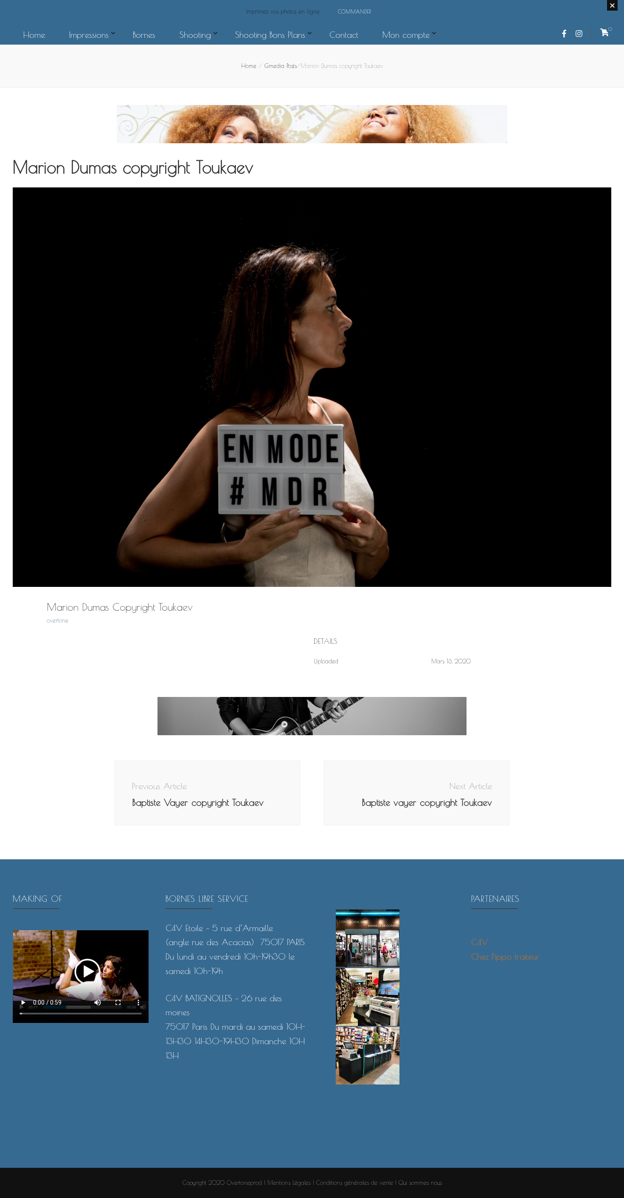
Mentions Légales (289, 1182)
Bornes (144, 35)
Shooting (195, 35)
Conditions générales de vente (354, 1182)
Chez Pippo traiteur (505, 956)
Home (34, 35)
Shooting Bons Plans (270, 35)
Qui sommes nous (420, 1182)
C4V (479, 942)
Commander (354, 11)
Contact (343, 35)
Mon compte (406, 35)
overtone (57, 620)
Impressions (89, 35)
